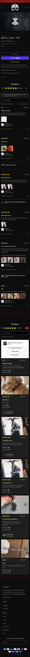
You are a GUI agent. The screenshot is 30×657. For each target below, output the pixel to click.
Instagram (5, 605)
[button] (1, 7)
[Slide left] (11, 32)
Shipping (7, 43)
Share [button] (4, 77)
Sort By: (20, 104)
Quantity (3, 46)
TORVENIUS (13, 654)
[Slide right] (18, 32)
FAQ (4, 633)
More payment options (15, 61)
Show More (23, 255)
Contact (4, 623)
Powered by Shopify (18, 654)
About (4, 620)
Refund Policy (6, 630)
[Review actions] (27, 360)
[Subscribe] (25, 642)
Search (4, 616)
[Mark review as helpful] (27, 129)
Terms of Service (7, 626)
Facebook (5, 608)
